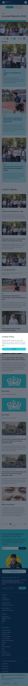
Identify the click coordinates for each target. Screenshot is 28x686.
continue (14, 349)
